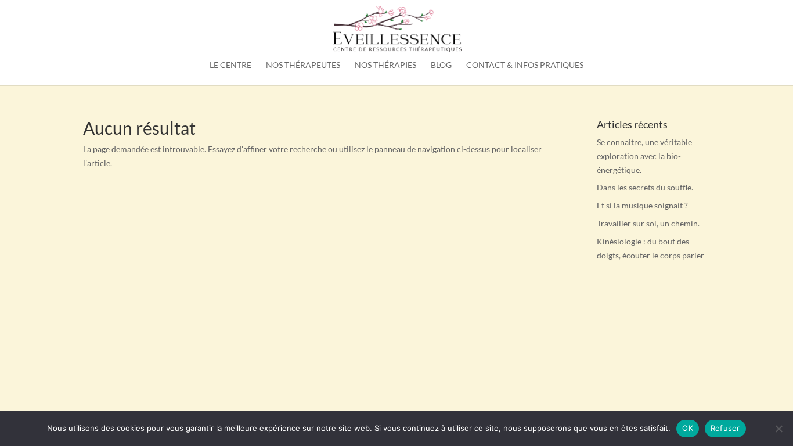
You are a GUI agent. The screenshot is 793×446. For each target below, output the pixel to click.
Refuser (725, 428)
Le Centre (230, 65)
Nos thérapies (385, 65)
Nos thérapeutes (303, 65)
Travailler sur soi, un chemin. (648, 223)
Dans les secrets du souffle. (645, 187)
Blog (441, 65)
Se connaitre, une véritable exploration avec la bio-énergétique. (644, 156)
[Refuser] (778, 428)
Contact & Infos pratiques (524, 65)
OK (687, 428)
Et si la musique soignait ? (642, 205)
